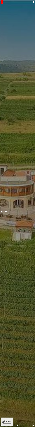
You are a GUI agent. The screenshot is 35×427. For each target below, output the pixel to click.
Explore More (14, 425)
